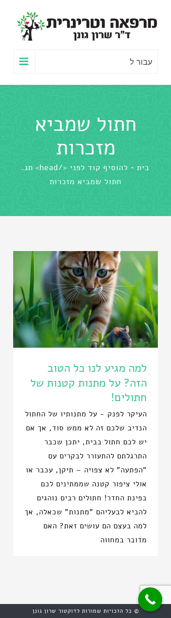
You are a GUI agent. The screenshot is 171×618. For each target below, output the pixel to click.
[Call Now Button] (150, 599)
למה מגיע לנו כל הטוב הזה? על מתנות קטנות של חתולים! (102, 299)
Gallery (69, 299)
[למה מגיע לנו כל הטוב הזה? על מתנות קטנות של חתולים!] (85, 299)
